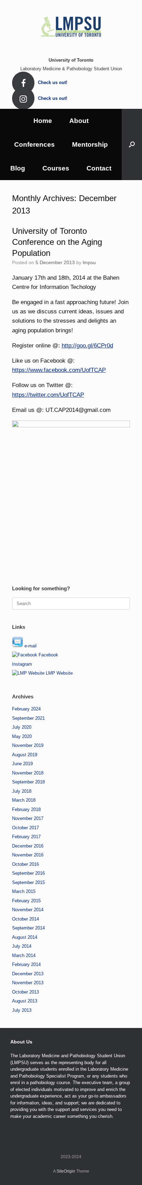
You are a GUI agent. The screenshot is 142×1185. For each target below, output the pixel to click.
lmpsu (89, 262)
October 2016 (25, 864)
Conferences (34, 144)
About (79, 120)
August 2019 (24, 754)
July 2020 (21, 727)
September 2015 (28, 882)
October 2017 (25, 827)
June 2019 (22, 763)
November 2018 (27, 773)
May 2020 (22, 736)
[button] (132, 144)
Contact (99, 168)
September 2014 (28, 928)
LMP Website (58, 673)
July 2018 (21, 791)
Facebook (47, 654)
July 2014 (21, 946)
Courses (55, 168)
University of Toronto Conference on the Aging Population (57, 242)
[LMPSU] (71, 25)
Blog (17, 168)
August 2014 (24, 937)
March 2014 (24, 955)
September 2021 (28, 718)
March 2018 (24, 800)
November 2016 (27, 854)
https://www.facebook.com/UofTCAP (59, 370)
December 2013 (27, 973)
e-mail (30, 645)
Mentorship (90, 144)
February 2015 (26, 900)
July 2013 (21, 1010)
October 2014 (25, 919)
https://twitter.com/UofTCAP (48, 395)
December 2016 (27, 846)
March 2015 (24, 891)
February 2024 (26, 708)
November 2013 (27, 982)
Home (42, 120)
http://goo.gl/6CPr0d (87, 345)
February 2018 (26, 809)
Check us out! (53, 82)
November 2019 (27, 745)
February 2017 (26, 836)
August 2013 (24, 1001)
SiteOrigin (66, 1171)
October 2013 (25, 992)
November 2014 (27, 909)
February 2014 (26, 964)
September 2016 (28, 873)
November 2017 (27, 818)
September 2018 (28, 781)
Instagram (22, 664)
